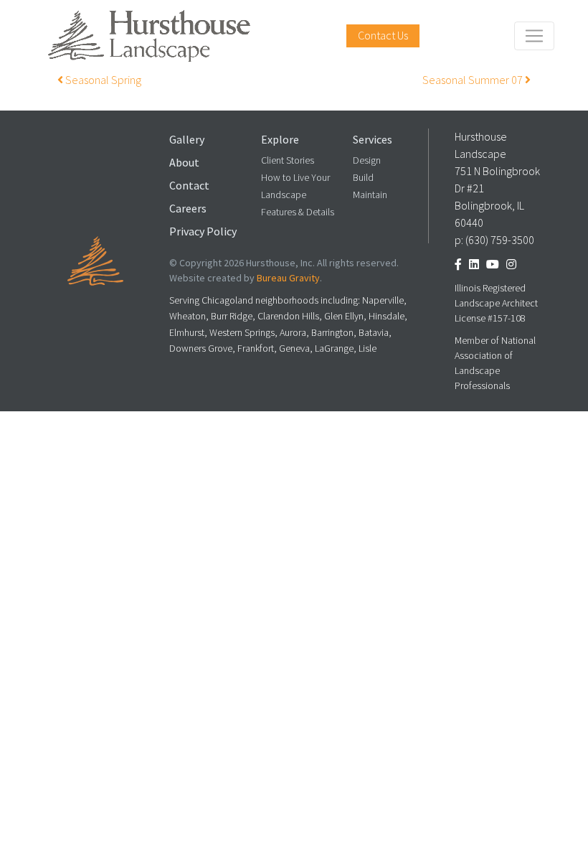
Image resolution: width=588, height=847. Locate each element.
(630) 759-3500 (499, 240)
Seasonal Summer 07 (473, 80)
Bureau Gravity (288, 278)
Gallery (186, 139)
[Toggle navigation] (534, 36)
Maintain (370, 195)
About (184, 162)
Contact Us (383, 35)
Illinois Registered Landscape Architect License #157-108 (496, 303)
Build (363, 177)
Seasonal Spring (102, 80)
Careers (188, 208)
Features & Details (297, 212)
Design (367, 160)
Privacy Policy (203, 231)
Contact (189, 185)
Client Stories (287, 160)
